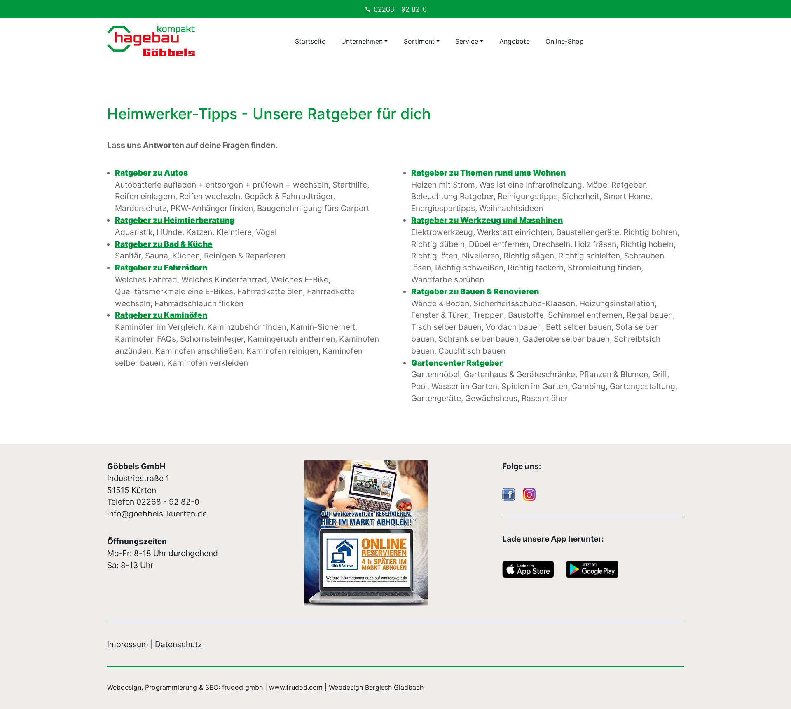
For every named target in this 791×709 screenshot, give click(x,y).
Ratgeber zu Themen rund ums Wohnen (488, 173)
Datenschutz (178, 644)
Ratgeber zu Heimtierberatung (174, 220)
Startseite (310, 41)
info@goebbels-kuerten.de (157, 514)
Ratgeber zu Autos (151, 173)
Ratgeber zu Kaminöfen (161, 315)
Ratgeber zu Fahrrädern (161, 267)
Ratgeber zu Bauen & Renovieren (475, 291)
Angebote (514, 41)
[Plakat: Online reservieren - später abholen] (395, 533)
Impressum (127, 644)
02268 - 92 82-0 (400, 9)
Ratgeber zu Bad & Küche (164, 244)
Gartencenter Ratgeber (457, 363)
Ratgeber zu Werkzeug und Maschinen (487, 220)
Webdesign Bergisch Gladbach (376, 687)
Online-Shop (564, 41)
